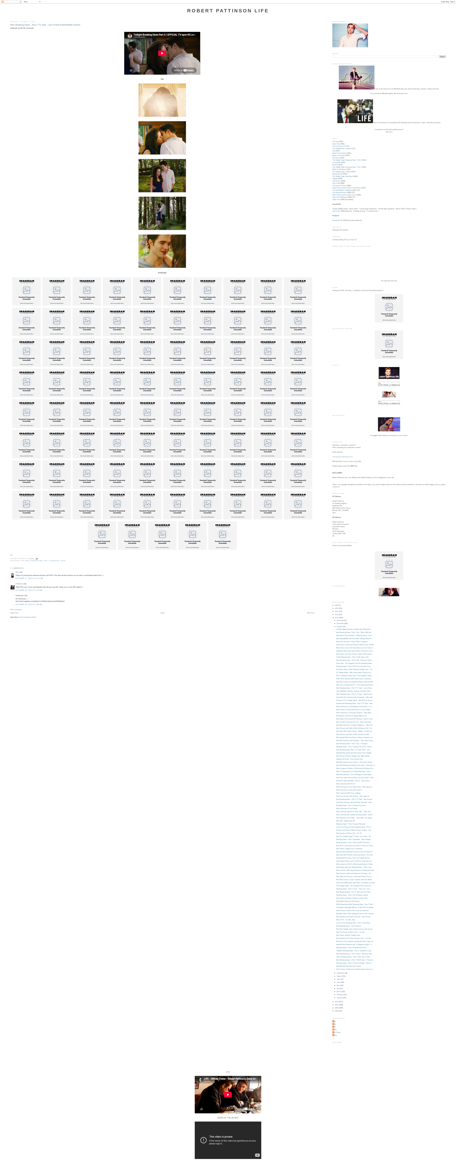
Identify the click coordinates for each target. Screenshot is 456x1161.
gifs (22, 560)
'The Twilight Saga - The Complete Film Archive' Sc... (354, 886)
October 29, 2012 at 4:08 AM (29, 604)
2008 (337, 1011)
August (339, 976)
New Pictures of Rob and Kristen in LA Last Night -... (354, 710)
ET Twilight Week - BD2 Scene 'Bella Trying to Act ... (354, 672)
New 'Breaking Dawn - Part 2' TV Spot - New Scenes (354, 799)
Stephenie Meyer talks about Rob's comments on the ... (355, 651)
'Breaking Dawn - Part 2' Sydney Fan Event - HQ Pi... (354, 747)
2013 (337, 614)
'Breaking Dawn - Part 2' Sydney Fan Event (351, 805)
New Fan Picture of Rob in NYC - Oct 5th (350, 932)
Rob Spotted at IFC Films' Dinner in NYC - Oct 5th (353, 938)
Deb (334, 1024)
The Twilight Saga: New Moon (342, 176)
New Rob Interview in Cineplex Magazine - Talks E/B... (355, 725)
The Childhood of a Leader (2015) (343, 148)
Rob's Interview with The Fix (346, 784)
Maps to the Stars (338, 155)
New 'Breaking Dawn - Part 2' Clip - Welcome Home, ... (355, 660)
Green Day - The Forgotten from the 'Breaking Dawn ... (355, 663)
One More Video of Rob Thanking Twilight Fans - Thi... (355, 669)
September (341, 973)
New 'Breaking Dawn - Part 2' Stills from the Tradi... (353, 892)
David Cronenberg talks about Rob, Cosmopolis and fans (355, 883)
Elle (334, 1027)
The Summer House (339, 185)
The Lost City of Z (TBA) (340, 146)
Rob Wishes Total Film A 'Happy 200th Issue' (351, 716)
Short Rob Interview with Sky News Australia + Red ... (354, 802)
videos (63, 560)
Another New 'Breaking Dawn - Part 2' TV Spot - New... (355, 703)
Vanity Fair (336, 199)
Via (11, 555)
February (340, 995)
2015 (337, 608)
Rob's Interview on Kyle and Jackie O (349, 790)
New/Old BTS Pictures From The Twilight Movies (353, 858)
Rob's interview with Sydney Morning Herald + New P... (355, 815)
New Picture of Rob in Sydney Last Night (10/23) (353, 756)
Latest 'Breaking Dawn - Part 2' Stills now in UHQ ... (354, 957)
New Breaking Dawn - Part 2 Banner (348, 926)
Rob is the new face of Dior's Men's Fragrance (352, 642)
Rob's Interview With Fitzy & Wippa (348, 793)
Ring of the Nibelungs (339, 197)
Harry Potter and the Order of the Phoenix (346, 188)
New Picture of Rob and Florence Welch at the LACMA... (355, 645)
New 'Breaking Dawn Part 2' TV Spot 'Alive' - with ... (354, 750)
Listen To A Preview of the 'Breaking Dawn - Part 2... (354, 827)
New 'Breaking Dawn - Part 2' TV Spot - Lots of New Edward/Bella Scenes (45, 25)
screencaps (54, 560)
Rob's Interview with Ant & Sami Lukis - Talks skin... (354, 812)
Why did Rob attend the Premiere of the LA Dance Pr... (355, 852)
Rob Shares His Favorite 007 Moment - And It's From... (355, 719)
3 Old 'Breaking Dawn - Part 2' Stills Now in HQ (352, 657)
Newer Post (14, 613)
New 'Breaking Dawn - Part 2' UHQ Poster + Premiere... (355, 960)
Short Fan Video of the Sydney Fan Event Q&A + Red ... (355, 778)
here (406, 93)
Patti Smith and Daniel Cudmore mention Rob (351, 898)
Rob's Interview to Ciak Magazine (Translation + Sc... (354, 706)
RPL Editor (336, 1032)
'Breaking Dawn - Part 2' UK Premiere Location (352, 895)
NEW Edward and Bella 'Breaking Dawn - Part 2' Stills (354, 904)
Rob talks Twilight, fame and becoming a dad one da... (355, 929)
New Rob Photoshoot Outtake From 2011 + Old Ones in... (356, 765)
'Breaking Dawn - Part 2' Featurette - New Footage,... (354, 839)
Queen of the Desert (339, 153)
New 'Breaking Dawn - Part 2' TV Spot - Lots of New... (354, 688)
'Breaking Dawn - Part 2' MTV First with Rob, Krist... (354, 666)
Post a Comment (16, 609)
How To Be (336, 211)
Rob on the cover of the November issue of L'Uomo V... (355, 648)
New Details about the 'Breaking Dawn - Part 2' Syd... (354, 867)
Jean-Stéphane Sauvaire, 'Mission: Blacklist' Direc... (354, 691)
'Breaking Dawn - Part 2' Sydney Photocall (350, 824)
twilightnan (19, 584)
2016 (337, 605)
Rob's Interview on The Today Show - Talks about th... (354, 787)
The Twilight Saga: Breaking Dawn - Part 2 (346, 160)
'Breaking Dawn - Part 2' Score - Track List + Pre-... (354, 889)
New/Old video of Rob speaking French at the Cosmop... (355, 913)
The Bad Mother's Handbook (342, 190)
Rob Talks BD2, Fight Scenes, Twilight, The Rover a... (354, 731)
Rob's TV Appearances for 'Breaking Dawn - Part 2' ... (354, 771)
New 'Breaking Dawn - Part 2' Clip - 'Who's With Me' (353, 632)
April (338, 988)
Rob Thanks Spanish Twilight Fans (348, 935)
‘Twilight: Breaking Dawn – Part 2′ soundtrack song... (354, 951)
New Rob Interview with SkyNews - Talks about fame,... (355, 740)
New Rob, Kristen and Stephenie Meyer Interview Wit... (355, 682)
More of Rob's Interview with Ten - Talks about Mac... (354, 722)
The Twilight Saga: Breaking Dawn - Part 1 (346, 167)
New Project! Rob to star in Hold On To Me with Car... (354, 861)
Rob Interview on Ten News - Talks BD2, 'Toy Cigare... (354, 818)
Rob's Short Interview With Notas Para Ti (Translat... (354, 679)
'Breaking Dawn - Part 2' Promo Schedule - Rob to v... (354, 963)
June (338, 982)
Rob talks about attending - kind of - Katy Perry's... (353, 781)
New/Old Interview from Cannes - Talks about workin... (355, 762)
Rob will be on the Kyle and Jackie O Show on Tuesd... (355, 846)
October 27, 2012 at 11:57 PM (29, 578)
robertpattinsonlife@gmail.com (342, 457)
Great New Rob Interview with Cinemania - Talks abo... (355, 697)
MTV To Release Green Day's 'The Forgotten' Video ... (354, 676)
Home (163, 613)
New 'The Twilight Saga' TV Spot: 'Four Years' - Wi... (354, 836)
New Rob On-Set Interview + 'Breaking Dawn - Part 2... (355, 635)
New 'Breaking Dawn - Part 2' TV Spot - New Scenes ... (355, 694)
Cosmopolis (336, 162)
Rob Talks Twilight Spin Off (345, 821)
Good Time (336, 144)
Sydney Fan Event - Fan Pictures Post (349, 759)
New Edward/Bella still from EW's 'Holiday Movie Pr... (354, 638)
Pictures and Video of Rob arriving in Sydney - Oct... (354, 830)
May (338, 985)
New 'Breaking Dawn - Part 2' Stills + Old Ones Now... (354, 954)
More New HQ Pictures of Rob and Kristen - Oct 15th (354, 855)
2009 (337, 1008)
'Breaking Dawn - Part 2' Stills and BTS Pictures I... (354, 842)
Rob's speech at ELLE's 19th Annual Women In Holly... (355, 864)
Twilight (334, 178)
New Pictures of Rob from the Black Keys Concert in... (355, 969)
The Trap (335, 141)
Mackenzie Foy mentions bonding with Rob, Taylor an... (355, 941)
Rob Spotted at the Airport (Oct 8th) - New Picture (353, 917)
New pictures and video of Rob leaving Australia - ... (354, 734)
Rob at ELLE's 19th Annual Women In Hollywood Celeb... (355, 870)
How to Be (336, 183)
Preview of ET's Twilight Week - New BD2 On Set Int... (355, 700)
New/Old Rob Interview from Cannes (348, 966)
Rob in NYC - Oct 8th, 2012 (345, 920)
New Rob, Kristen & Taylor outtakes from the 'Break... (354, 879)
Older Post (310, 613)
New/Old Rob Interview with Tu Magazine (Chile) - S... (354, 944)
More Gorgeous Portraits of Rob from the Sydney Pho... (355, 768)
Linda (335, 1029)
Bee (334, 1021)
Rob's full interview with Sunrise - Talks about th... (353, 796)
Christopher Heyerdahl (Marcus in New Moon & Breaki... (355, 907)
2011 (337, 1002)
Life (333, 151)
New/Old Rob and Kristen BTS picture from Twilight (353, 753)
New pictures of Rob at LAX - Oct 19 (348, 833)
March (339, 991)
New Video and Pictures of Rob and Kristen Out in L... (354, 876)
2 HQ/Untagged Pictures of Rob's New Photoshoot (353, 629)
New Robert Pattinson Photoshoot (347, 901)
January (340, 998)
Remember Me (337, 174)
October (340, 626)
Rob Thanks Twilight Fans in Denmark (349, 849)
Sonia (335, 1035)
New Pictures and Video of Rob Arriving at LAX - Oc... (354, 728)
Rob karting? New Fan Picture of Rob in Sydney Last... (355, 737)
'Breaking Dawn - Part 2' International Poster (351, 947)
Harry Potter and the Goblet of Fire (344, 195)
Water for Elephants (339, 169)
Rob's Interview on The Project (346, 808)
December (340, 620)
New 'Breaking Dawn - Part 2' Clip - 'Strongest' (352, 744)
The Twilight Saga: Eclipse (341, 172)
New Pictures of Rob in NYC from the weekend (352, 910)
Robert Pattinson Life (228, 10)
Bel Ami (335, 165)
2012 (337, 618)
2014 (337, 611)
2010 (337, 1005)
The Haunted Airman (339, 192)
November (340, 623)
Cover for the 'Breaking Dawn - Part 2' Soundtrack (353, 923)
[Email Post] (36, 558)
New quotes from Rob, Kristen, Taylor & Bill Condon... (354, 654)
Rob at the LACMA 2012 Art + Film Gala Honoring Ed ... (355, 685)
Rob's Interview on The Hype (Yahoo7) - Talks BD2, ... (354, 713)
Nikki (17, 572)
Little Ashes (336, 181)
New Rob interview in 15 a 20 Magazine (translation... (354, 774)
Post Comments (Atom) (28, 617)
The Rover (336, 158)
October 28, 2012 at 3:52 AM (29, 590)
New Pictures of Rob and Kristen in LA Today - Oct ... (354, 873)
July (338, 979)
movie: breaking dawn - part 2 (37, 560)
